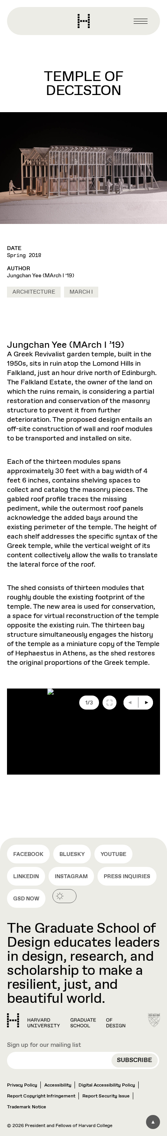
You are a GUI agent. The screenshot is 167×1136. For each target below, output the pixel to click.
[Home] (66, 1020)
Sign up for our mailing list (44, 1045)
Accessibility (57, 1085)
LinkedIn (26, 876)
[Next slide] (146, 703)
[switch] (64, 896)
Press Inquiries (127, 876)
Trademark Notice (26, 1107)
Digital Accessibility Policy (106, 1085)
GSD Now (26, 898)
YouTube (113, 854)
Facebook (28, 854)
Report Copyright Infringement (41, 1096)
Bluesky (72, 854)
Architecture (33, 292)
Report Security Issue (106, 1096)
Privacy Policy (22, 1085)
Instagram (71, 876)
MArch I (81, 292)
